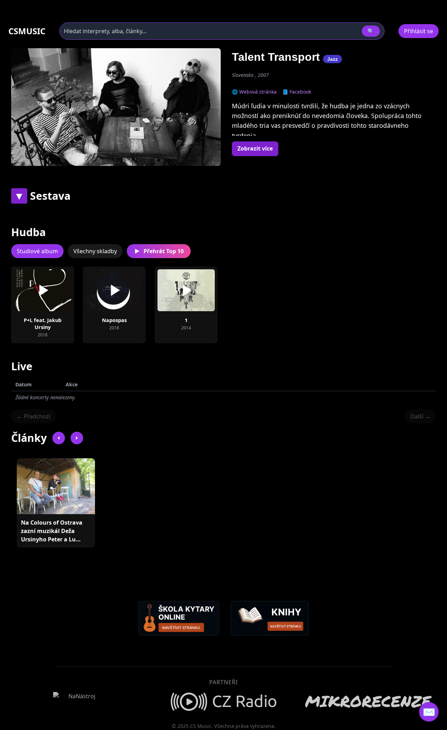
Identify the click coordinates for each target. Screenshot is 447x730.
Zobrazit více (255, 148)
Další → (420, 416)
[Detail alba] (53, 290)
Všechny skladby (95, 251)
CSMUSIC (26, 31)
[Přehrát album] (31, 290)
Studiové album (37, 251)
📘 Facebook (296, 91)
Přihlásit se (418, 31)
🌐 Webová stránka (254, 91)
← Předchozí (33, 416)
